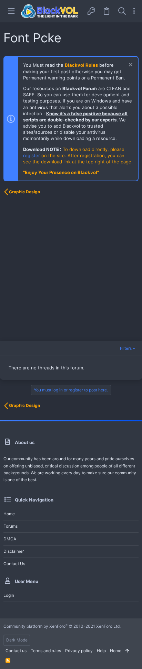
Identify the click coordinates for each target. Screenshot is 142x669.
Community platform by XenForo (62, 626)
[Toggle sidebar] (134, 11)
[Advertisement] (71, 270)
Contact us (14, 563)
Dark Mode (17, 640)
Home (9, 513)
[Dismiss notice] (130, 65)
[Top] (127, 651)
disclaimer (13, 551)
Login (8, 595)
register (31, 155)
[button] (11, 11)
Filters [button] (126, 348)
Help (101, 650)
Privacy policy (79, 650)
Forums (10, 526)
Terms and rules (46, 650)
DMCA (9, 538)
